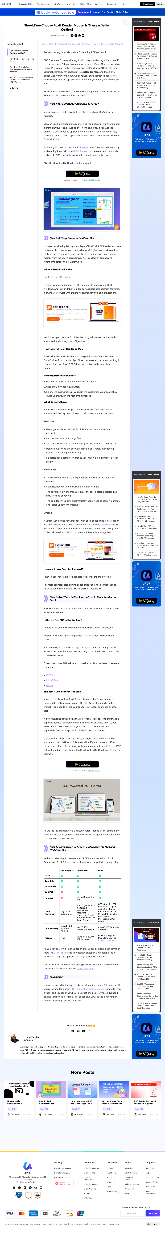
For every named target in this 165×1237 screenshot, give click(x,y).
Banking (110, 1168)
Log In (159, 4)
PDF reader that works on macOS (88, 989)
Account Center (152, 1182)
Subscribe (152, 1213)
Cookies (91, 1224)
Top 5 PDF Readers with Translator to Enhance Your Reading (146, 85)
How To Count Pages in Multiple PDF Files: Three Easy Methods (147, 499)
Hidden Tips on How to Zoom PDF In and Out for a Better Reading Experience (147, 95)
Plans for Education (62, 1177)
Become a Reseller (129, 1178)
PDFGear (51, 675)
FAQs (148, 1173)
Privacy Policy (45, 1224)
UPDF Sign (88, 1198)
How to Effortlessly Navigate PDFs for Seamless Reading (144, 957)
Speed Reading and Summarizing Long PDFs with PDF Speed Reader (147, 967)
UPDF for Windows (91, 1168)
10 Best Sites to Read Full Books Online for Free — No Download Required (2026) (147, 509)
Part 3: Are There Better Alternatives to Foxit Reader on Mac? (21, 69)
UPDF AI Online (90, 1189)
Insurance (111, 1182)
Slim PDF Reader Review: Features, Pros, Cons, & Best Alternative (147, 1005)
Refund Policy (100, 1224)
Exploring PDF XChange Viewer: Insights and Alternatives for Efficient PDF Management (147, 46)
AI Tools (87, 1193)
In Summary (15, 88)
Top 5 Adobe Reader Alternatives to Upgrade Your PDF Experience (146, 535)
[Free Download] (147, 4)
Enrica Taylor (55, 35)
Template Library (152, 1177)
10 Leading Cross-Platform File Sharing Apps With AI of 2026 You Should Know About (147, 65)
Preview (87, 635)
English (153, 1224)
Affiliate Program (132, 1184)
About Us (129, 1168)
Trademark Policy (112, 1224)
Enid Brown (110, 1114)
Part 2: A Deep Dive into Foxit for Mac (22, 60)
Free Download (148, 4)
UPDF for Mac (89, 1173)
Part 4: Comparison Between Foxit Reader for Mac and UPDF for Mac (21, 79)
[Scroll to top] (159, 1231)
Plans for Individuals (62, 1168)
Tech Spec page (85, 968)
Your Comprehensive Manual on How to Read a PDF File (147, 545)
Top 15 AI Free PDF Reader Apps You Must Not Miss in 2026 (146, 976)
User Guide (150, 1168)
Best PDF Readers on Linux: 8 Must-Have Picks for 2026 (145, 986)
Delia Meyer (15, 1114)
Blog (127, 1193)
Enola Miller (78, 1114)
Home (43, 44)
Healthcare (111, 1173)
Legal (109, 1187)
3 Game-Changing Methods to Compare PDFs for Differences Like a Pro (145, 518)
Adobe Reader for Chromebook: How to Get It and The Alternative (147, 996)
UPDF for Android (91, 1184)
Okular (49, 685)
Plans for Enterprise (62, 1173)
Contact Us (150, 1187)
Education (111, 1177)
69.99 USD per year (107, 940)
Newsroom (129, 1189)
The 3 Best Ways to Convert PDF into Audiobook (145, 947)
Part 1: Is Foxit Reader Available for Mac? (19, 52)
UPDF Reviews (131, 1173)
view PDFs (106, 524)
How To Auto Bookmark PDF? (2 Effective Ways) (147, 554)
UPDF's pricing (62, 952)
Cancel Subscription (151, 1192)
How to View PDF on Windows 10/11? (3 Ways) (147, 527)
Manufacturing (113, 1191)
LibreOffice (52, 680)
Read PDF (53, 44)
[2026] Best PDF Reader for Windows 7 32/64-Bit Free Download (147, 56)
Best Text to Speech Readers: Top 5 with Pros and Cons (147, 75)
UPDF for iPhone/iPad (89, 1178)
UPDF (8, 4)
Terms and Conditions (60, 1224)
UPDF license (80, 151)
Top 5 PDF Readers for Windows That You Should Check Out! (146, 104)
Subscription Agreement (78, 1224)
